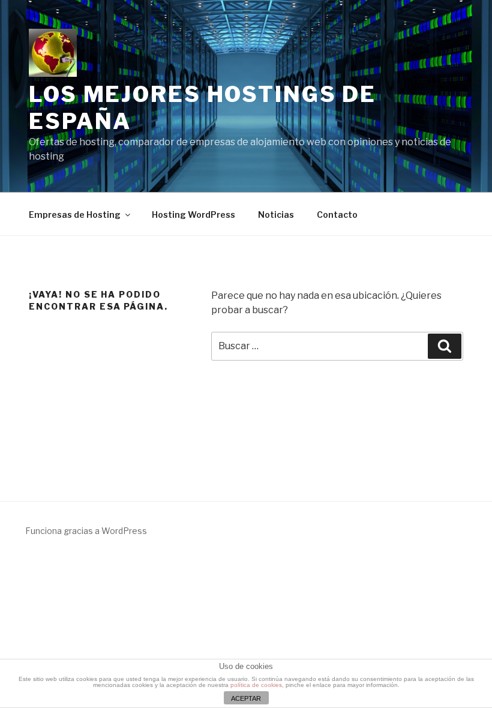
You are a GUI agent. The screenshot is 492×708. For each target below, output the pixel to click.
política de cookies (256, 685)
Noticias (276, 214)
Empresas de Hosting (75, 214)
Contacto (337, 214)
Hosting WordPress (193, 214)
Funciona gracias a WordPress (86, 531)
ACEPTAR (246, 698)
